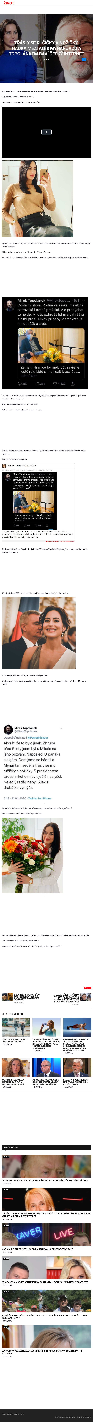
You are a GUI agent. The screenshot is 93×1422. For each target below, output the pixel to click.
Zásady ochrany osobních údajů (65, 1417)
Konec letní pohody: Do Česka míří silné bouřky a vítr (15, 1040)
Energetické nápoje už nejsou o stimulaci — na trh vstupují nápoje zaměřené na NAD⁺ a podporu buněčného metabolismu (46, 1043)
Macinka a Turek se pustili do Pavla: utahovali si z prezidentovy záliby (38, 1249)
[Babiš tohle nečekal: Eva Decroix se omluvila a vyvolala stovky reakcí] (16, 1067)
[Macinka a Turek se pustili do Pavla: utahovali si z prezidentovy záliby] (46, 1234)
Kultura (6, 1156)
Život (46, 37)
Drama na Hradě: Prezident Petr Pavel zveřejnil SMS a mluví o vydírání (75, 1082)
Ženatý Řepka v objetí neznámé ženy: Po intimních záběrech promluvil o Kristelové (45, 1282)
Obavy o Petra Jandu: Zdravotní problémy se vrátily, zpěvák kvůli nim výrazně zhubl (45, 1180)
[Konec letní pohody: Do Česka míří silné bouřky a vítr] (16, 1027)
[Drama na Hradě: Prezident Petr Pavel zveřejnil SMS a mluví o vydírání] (77, 1067)
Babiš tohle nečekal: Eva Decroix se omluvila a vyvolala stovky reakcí (13, 1082)
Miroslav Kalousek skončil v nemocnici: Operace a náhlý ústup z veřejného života (45, 1082)
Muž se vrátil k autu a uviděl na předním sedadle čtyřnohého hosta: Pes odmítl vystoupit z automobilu (27, 998)
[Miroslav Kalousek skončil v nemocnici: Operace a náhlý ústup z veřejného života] (46, 1067)
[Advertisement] (46, 278)
